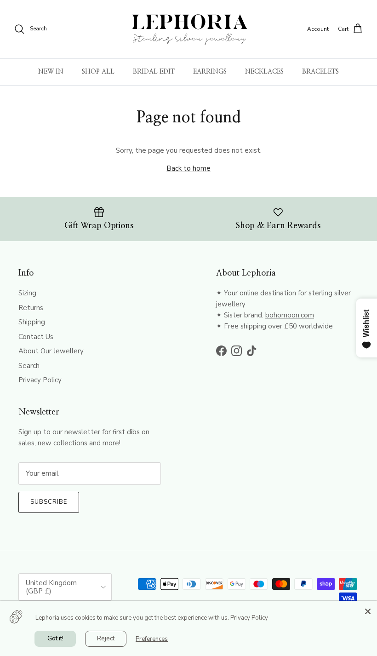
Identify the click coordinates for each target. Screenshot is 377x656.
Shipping (31, 322)
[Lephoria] (189, 29)
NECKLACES (264, 72)
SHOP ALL (98, 72)
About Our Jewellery (51, 351)
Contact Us (35, 336)
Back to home (188, 168)
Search (29, 365)
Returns (30, 307)
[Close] (367, 610)
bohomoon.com (289, 315)
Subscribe (48, 502)
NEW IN (50, 72)
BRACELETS (320, 72)
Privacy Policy (40, 380)
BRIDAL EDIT (154, 72)
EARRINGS (210, 72)
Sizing (27, 293)
